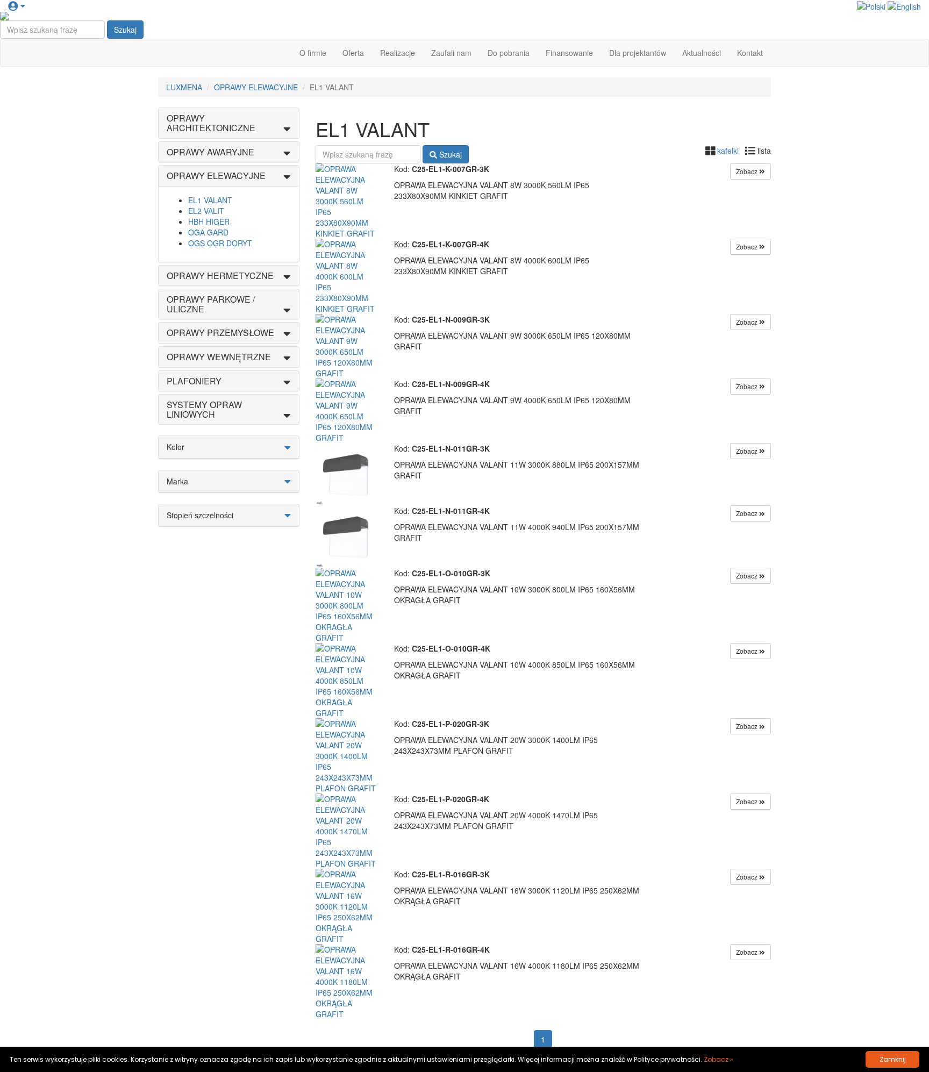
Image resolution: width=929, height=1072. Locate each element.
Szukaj (125, 29)
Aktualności (701, 52)
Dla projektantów (637, 52)
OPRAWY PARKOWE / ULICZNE (211, 304)
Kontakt (750, 52)
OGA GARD (208, 232)
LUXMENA (184, 87)
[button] (16, 5)
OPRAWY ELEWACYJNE (256, 87)
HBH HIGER (209, 221)
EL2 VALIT (206, 210)
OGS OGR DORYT (220, 243)
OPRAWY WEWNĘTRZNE (219, 357)
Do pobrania (509, 52)
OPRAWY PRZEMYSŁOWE (220, 332)
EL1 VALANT (210, 200)
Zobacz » (718, 1059)
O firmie (312, 52)
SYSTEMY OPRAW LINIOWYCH (204, 409)
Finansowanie (569, 52)
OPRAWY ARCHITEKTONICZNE (211, 123)
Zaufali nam (451, 52)
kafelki (728, 150)
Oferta (353, 52)
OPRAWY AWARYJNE (210, 152)
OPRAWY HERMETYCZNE (220, 275)
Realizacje (397, 52)
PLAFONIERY (194, 381)
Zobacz (747, 171)
